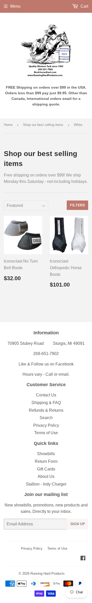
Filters (77, 205)
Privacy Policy (46, 425)
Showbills (46, 454)
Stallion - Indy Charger (46, 484)
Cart (83, 6)
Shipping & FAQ (46, 402)
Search (46, 418)
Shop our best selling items (43, 125)
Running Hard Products (47, 573)
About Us (46, 476)
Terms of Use (46, 433)
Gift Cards (46, 469)
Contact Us (46, 395)
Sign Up (77, 524)
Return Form (46, 461)
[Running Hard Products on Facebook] (83, 559)
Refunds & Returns (46, 410)
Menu (15, 6)
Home (8, 125)
